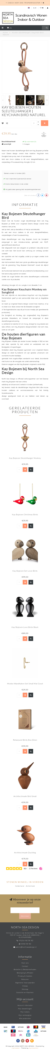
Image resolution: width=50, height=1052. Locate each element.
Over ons (25, 963)
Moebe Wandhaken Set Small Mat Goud (25, 683)
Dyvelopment (33, 1048)
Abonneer (25, 916)
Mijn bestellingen (25, 1009)
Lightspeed (16, 1048)
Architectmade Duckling (25, 852)
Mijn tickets (25, 1012)
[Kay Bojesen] (43, 134)
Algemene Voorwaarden (25, 983)
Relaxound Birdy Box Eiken (25, 740)
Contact (25, 966)
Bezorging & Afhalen (25, 973)
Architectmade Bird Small (25, 796)
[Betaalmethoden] (5, 1027)
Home (5, 32)
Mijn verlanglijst (25, 1015)
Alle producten (25, 1018)
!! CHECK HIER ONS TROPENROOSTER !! (24, 3)
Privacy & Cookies (25, 976)
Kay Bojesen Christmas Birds (25, 514)
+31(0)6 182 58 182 (26, 940)
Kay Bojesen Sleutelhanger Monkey (25, 458)
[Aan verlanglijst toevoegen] (3, 123)
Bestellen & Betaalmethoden (25, 969)
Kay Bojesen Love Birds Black (25, 627)
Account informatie (25, 1005)
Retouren (25, 979)
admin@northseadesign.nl (26, 947)
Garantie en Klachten (25, 992)
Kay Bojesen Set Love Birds (25, 571)
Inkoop (25, 986)
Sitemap (25, 989)
